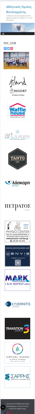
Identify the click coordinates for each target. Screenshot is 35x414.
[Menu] (3, 33)
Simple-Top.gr (21, 409)
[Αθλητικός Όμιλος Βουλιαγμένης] (17, 24)
